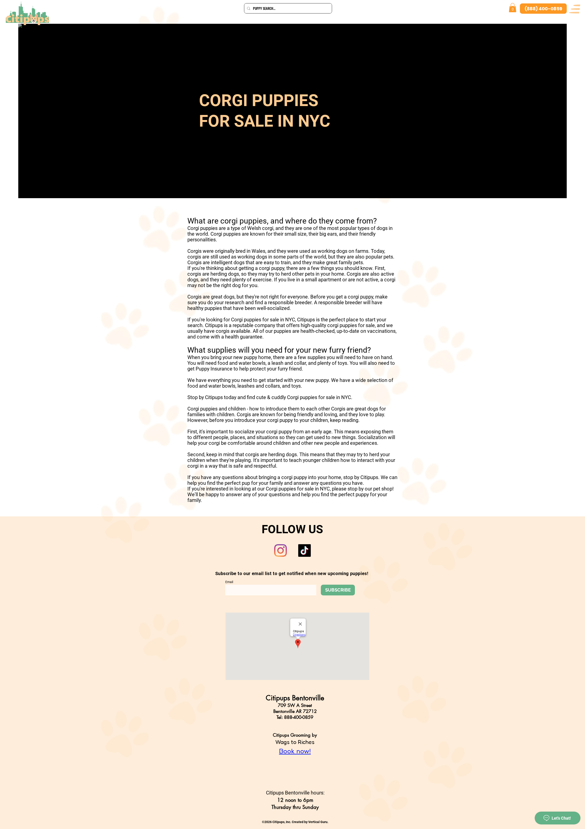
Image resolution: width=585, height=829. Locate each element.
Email (229, 582)
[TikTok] (304, 550)
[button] (574, 9)
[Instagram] (280, 550)
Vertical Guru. (318, 822)
